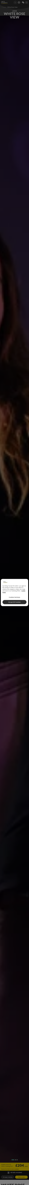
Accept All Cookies (14, 602)
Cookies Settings (14, 597)
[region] (14, 592)
